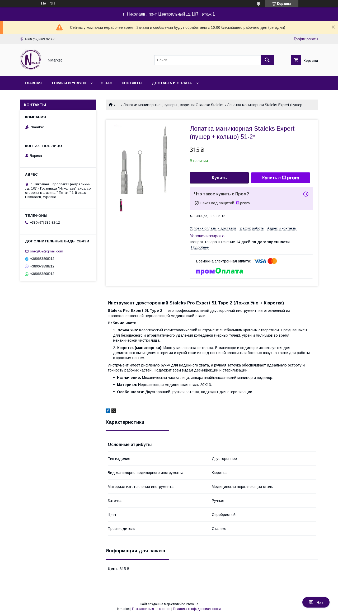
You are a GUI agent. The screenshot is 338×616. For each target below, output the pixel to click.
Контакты (132, 83)
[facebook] (108, 411)
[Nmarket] (30, 69)
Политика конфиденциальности (197, 609)
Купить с (271, 178)
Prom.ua (192, 604)
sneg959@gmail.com (46, 251)
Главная (33, 83)
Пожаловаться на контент (151, 609)
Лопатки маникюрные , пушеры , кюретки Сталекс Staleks (173, 105)
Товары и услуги (68, 83)
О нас (106, 83)
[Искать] (267, 60)
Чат (320, 602)
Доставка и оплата (172, 83)
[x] (113, 411)
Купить (219, 178)
